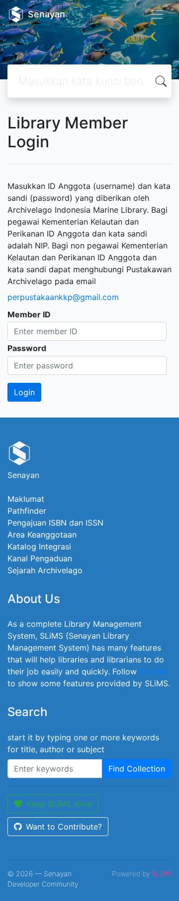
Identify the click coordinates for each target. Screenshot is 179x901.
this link (153, 671)
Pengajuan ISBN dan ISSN (55, 523)
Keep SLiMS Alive (59, 804)
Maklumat (25, 499)
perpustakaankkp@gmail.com (63, 297)
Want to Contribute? (64, 827)
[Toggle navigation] (157, 14)
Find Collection (136, 769)
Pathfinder (26, 511)
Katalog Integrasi (39, 546)
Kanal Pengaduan (39, 558)
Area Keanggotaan (42, 535)
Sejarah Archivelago (45, 570)
